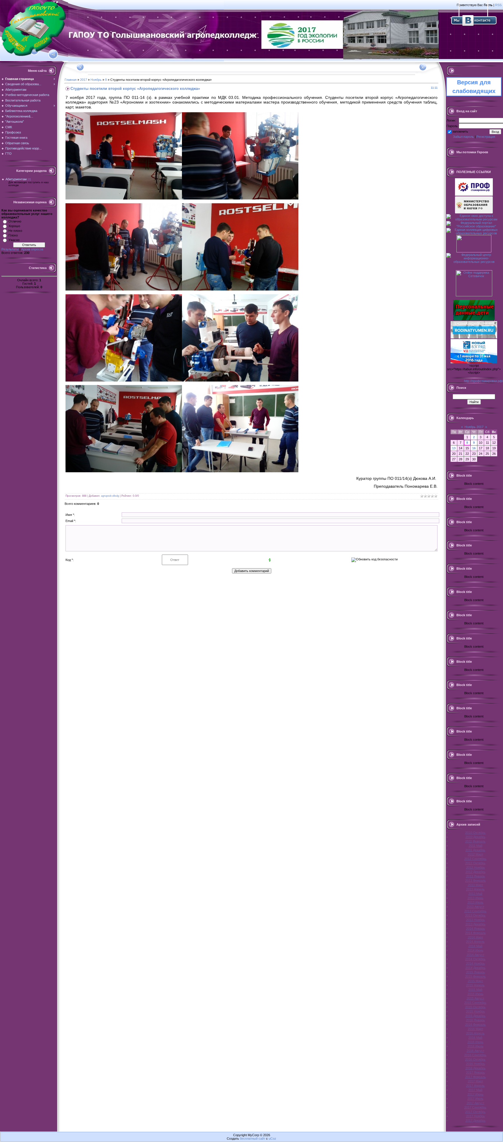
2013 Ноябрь (475, 920)
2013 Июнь (475, 898)
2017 (83, 79)
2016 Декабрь (475, 1068)
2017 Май (475, 1090)
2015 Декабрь (475, 1016)
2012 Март (475, 854)
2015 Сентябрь (475, 1002)
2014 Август (475, 954)
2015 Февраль (475, 976)
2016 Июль (475, 1046)
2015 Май (475, 989)
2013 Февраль (475, 880)
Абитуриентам (16, 179)
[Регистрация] (34, 50)
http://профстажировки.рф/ (483, 381)
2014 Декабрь (475, 968)
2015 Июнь (475, 994)
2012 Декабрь (475, 872)
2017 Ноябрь (475, 1116)
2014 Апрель (475, 941)
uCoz (272, 1138)
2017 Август (475, 1103)
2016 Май (475, 1037)
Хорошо (14, 226)
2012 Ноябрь (475, 867)
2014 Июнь (475, 950)
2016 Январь (475, 1020)
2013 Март (475, 885)
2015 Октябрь (475, 1007)
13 (454, 448)
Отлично (14, 221)
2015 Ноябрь (475, 1011)
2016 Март (475, 1029)
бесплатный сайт (252, 1138)
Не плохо (15, 230)
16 (474, 448)
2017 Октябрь (475, 1112)
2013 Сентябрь (475, 911)
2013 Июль (475, 902)
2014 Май (475, 946)
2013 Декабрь (475, 924)
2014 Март (475, 937)
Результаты (10, 249)
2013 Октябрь (475, 915)
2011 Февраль (475, 841)
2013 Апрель (475, 889)
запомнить (460, 131)
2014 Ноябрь (475, 963)
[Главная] (16, 44)
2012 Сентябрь (475, 858)
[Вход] (53, 54)
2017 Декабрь (475, 1120)
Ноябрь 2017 (474, 427)
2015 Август (475, 998)
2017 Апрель (475, 1085)
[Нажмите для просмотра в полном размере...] (123, 198)
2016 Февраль (475, 1024)
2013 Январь (475, 876)
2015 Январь (475, 972)
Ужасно (14, 240)
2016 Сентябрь (475, 1055)
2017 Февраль (475, 1077)
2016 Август (475, 1050)
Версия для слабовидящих (473, 86)
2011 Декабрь (475, 850)
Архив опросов (32, 249)
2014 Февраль (475, 933)
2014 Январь (475, 928)
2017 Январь (475, 1072)
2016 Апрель (475, 1033)
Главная (71, 79)
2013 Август (475, 906)
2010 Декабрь (475, 837)
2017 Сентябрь (475, 1107)
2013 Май (475, 893)
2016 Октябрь (475, 1059)
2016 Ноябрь (475, 1064)
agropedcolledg (110, 495)
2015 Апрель (475, 985)
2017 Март (475, 1081)
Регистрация (486, 136)
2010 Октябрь (475, 832)
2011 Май (475, 845)
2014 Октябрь (475, 959)
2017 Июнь (475, 1094)
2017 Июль (475, 1098)
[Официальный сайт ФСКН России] (473, 251)
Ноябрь (96, 79)
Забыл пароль (463, 136)
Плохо (13, 235)
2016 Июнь (475, 1042)
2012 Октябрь (475, 863)
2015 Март (475, 981)
